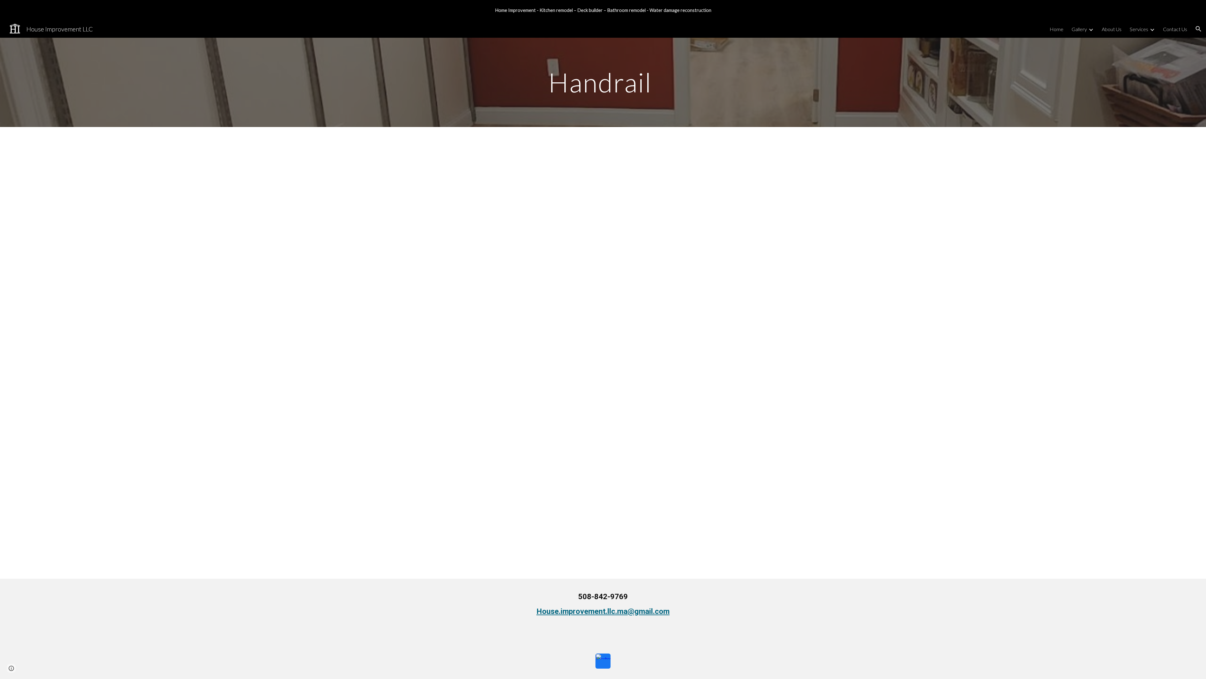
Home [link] (1056, 29)
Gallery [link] (1079, 29)
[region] (603, 10)
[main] (603, 82)
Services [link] (1139, 29)
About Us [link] (1112, 29)
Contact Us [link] (1175, 29)
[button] (1198, 28)
